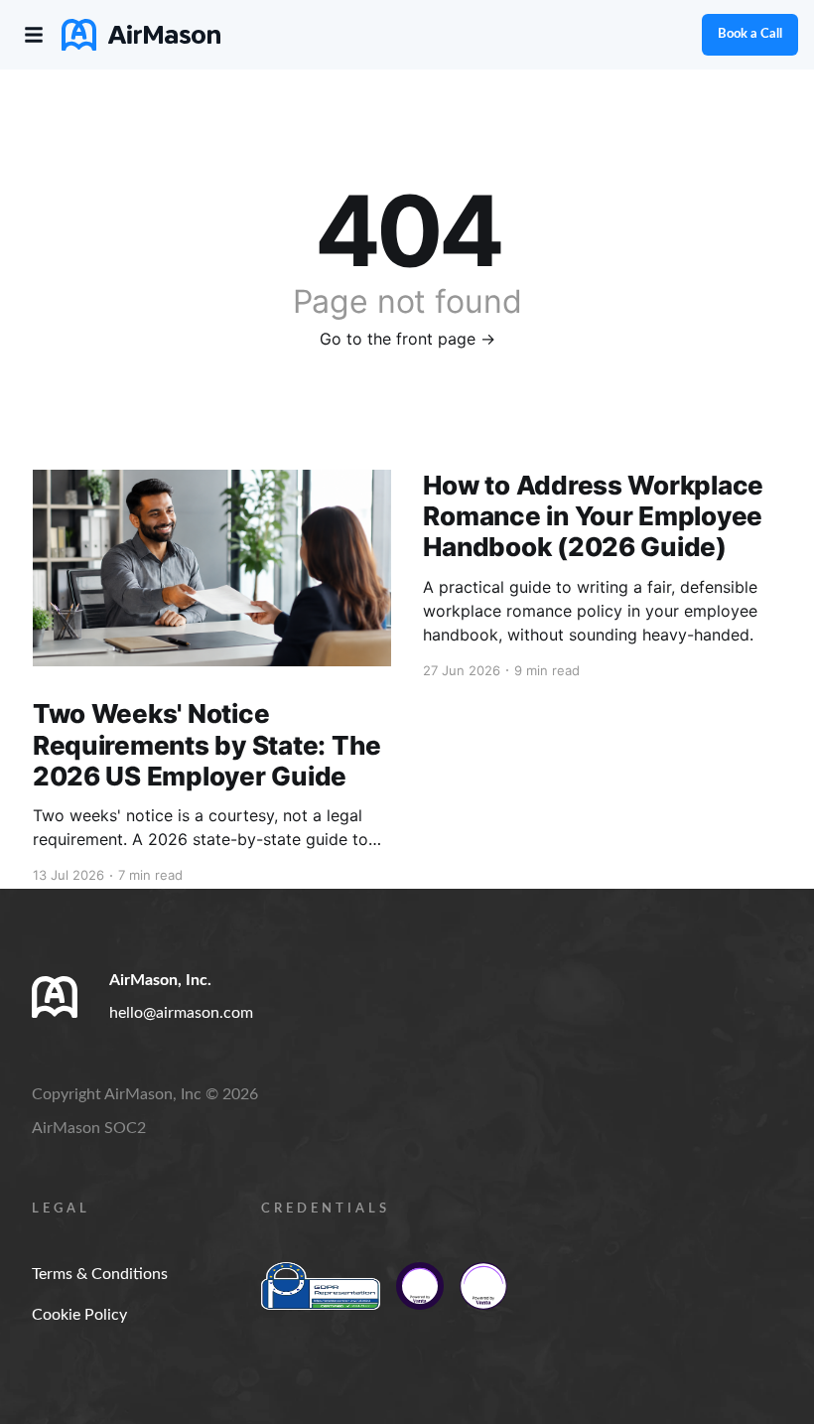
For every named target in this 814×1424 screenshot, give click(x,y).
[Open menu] (34, 35)
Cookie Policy (79, 1315)
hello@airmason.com (181, 1013)
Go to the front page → (407, 339)
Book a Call (750, 34)
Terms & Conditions (100, 1274)
